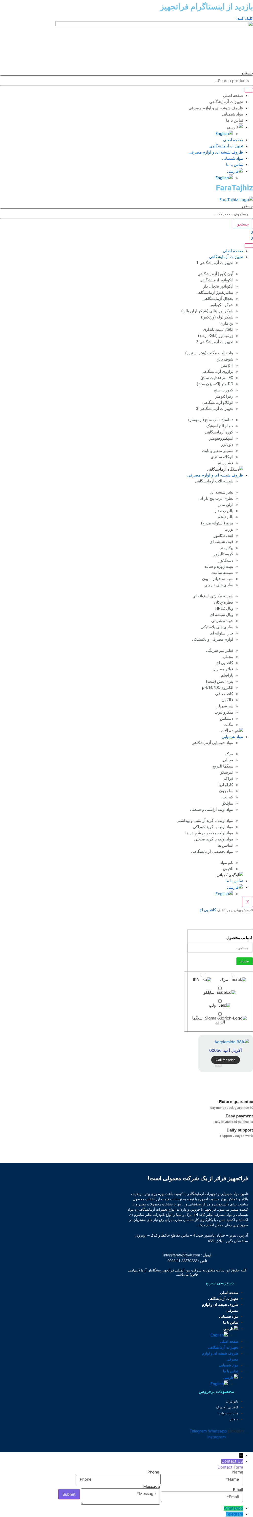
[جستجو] (249, 90)
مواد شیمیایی (232, 114)
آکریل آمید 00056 (225, 1050)
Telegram (234, 1514)
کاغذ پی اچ (207, 909)
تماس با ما (234, 120)
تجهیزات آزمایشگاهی (226, 101)
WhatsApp (233, 1508)
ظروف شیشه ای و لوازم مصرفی (216, 108)
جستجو (247, 73)
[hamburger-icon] (249, 245)
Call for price (225, 1060)
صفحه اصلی (233, 95)
